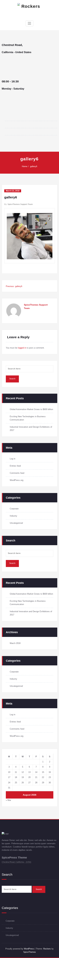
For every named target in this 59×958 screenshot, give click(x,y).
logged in (22, 348)
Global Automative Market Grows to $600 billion (31, 409)
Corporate (14, 508)
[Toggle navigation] (29, 23)
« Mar (8, 800)
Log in (12, 459)
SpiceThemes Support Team (20, 204)
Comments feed (17, 473)
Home (24, 166)
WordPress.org (16, 480)
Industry (13, 516)
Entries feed (15, 466)
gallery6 (33, 166)
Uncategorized (16, 523)
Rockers (47, 949)
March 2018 (15, 643)
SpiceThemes (29, 952)
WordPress (28, 949)
